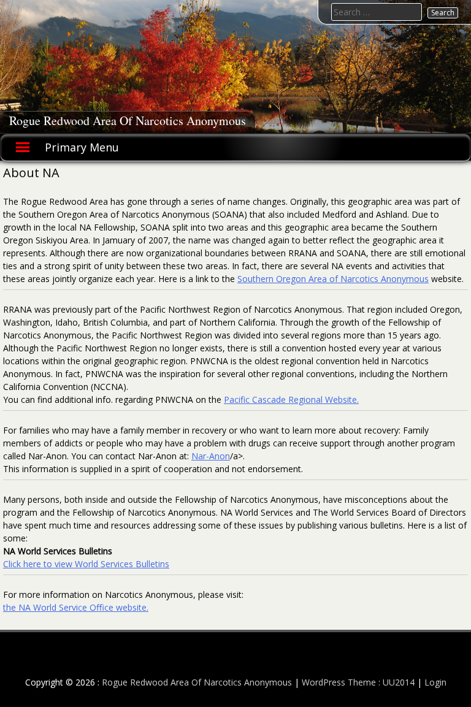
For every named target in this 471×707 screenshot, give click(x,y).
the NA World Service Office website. (75, 607)
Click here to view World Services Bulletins (86, 564)
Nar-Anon (210, 456)
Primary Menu (82, 147)
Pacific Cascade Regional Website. (291, 399)
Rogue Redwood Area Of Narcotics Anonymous (127, 120)
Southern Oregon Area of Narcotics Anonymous (333, 279)
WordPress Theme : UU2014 (358, 682)
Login (435, 682)
